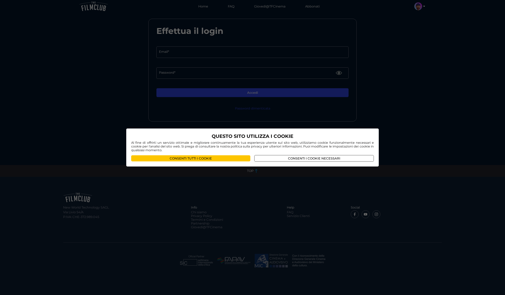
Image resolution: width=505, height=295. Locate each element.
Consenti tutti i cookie (191, 158)
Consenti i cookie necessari (314, 158)
